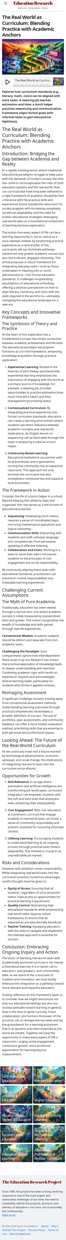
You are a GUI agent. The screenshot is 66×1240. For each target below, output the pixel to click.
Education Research (33, 3)
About (44, 1226)
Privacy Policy (36, 1230)
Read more (8, 1215)
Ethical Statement (20, 1234)
